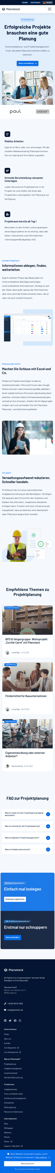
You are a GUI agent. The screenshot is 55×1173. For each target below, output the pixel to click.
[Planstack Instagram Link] (20, 1020)
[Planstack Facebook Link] (15, 1020)
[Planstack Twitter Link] (10, 1020)
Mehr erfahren (41, 1157)
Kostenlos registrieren (15, 899)
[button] (50, 9)
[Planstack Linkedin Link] (5, 1020)
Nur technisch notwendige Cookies (27, 1169)
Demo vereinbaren (26, 63)
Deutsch (49, 2)
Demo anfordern (12, 937)
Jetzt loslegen (35, 2)
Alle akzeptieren (27, 1164)
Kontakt (25, 2)
